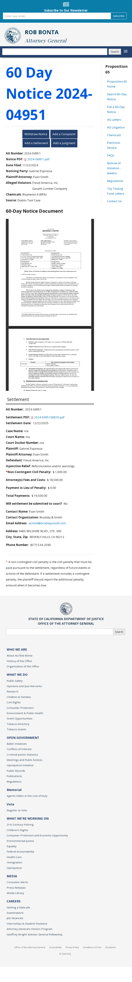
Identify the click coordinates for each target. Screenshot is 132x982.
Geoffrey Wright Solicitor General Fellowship (34, 934)
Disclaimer (110, 947)
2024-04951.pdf (38, 159)
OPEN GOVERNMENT (23, 738)
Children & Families (19, 697)
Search (115, 51)
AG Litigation (116, 127)
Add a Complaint (63, 134)
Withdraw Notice (35, 134)
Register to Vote (17, 810)
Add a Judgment (64, 143)
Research (12, 691)
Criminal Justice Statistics (22, 754)
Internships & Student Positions (27, 923)
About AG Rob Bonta (19, 655)
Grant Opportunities (19, 718)
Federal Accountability (20, 851)
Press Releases (16, 887)
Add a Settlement (36, 143)
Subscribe (118, 16)
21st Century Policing (20, 824)
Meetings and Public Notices (24, 760)
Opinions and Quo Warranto (24, 686)
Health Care (14, 857)
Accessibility (55, 947)
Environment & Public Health (25, 713)
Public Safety (15, 680)
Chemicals (114, 135)
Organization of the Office (23, 666)
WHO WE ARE (17, 649)
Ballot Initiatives (17, 743)
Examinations (15, 912)
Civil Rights (14, 702)
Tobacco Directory (18, 724)
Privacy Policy (72, 947)
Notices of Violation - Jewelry (114, 168)
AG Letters (114, 120)
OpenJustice (14, 868)
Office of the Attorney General (29, 947)
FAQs (110, 155)
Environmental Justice (20, 841)
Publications (14, 776)
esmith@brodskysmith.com (47, 523)
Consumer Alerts (17, 882)
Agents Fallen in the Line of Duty (27, 795)
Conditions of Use (92, 947)
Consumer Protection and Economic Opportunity (37, 835)
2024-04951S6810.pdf (49, 417)
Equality (11, 846)
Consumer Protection (20, 707)
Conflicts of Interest (19, 749)
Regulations (115, 181)
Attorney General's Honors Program (29, 929)
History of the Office (19, 661)
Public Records (16, 770)
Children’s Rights (17, 830)
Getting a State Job (18, 907)
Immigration (14, 862)
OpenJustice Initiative (20, 765)
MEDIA (12, 876)
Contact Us (114, 201)
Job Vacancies (15, 918)
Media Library (15, 893)
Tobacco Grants (16, 729)
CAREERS (13, 901)
